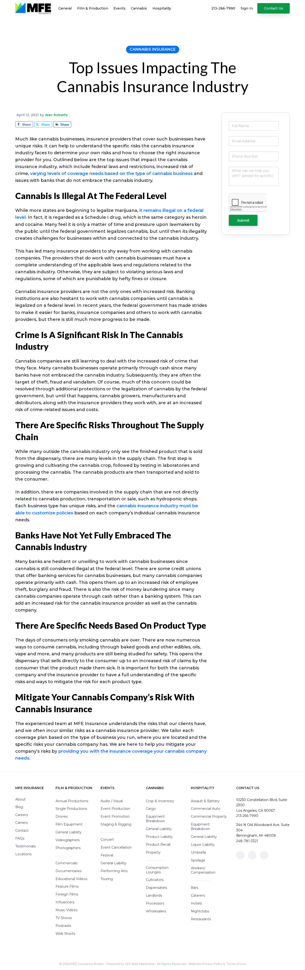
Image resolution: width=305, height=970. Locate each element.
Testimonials (25, 846)
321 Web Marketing (139, 964)
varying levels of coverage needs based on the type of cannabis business (111, 173)
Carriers (21, 823)
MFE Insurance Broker (87, 964)
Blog (19, 807)
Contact (22, 830)
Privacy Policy (212, 964)
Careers (21, 815)
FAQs (19, 838)
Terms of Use (236, 964)
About (20, 799)
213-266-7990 (247, 816)
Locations (23, 854)
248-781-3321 (247, 841)
